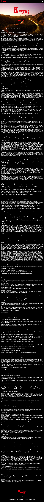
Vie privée (26, 499)
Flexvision (33, 499)
